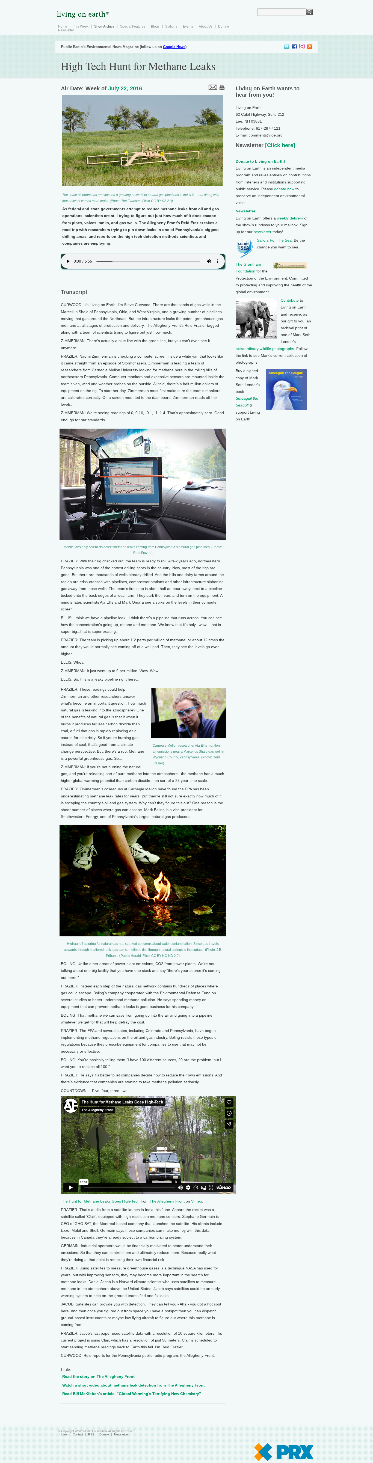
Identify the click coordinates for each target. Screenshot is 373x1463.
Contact (78, 1434)
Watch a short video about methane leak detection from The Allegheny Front (133, 1385)
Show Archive (104, 26)
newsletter (262, 232)
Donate (223, 26)
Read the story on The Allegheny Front (98, 1376)
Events (188, 26)
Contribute (290, 300)
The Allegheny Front (167, 1201)
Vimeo (196, 1201)
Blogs (155, 26)
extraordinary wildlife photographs (265, 348)
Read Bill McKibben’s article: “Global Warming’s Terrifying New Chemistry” (131, 1393)
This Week (80, 26)
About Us (205, 26)
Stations (171, 26)
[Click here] (279, 145)
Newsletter (66, 30)
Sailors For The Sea (274, 240)
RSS (91, 1434)
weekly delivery (290, 218)
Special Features (132, 26)
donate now (284, 189)
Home (62, 26)
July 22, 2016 (125, 88)
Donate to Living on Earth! (260, 161)
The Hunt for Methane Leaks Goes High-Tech (100, 1201)
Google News (174, 47)
